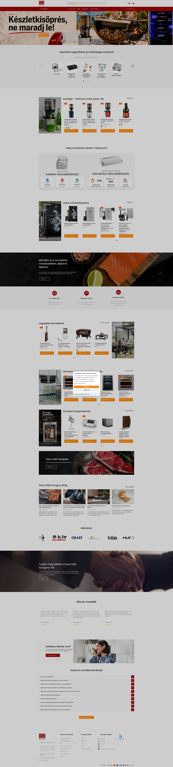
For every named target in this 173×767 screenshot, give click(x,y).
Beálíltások (86, 390)
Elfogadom (86, 387)
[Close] (99, 372)
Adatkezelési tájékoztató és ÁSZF (81, 394)
